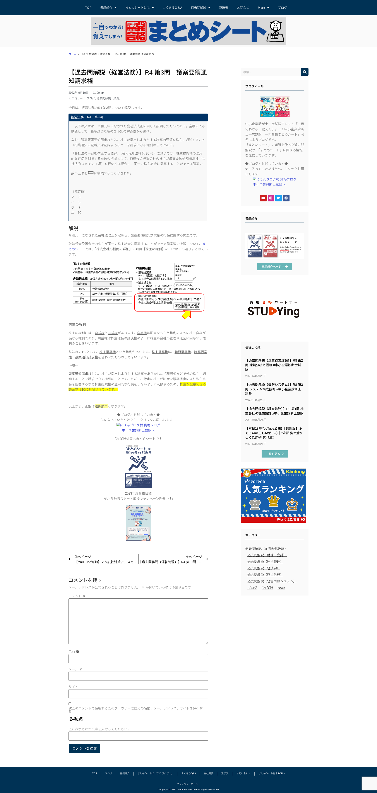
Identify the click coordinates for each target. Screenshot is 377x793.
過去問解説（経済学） (263, 568)
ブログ (282, 7)
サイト (73, 686)
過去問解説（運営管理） (265, 561)
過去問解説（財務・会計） (267, 555)
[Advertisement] (274, 629)
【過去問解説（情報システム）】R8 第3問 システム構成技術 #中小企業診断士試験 (274, 389)
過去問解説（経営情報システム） (271, 581)
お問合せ (243, 7)
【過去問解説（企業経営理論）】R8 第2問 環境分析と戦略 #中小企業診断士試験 (274, 365)
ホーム (73, 54)
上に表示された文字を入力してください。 (100, 729)
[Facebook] (286, 198)
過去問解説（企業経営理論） (266, 548)
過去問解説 (198, 7)
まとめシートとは (137, 7)
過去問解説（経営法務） (265, 575)
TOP (88, 7)
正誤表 (223, 7)
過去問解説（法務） (109, 98)
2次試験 (267, 588)
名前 (74, 651)
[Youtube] (263, 198)
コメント (77, 596)
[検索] (304, 72)
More (261, 7)
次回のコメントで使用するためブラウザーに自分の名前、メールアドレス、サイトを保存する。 (136, 710)
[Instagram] (271, 198)
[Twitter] (278, 198)
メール (75, 669)
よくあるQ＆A (172, 7)
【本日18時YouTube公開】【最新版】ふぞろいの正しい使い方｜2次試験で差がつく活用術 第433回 (274, 433)
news (281, 588)
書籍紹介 (106, 7)
